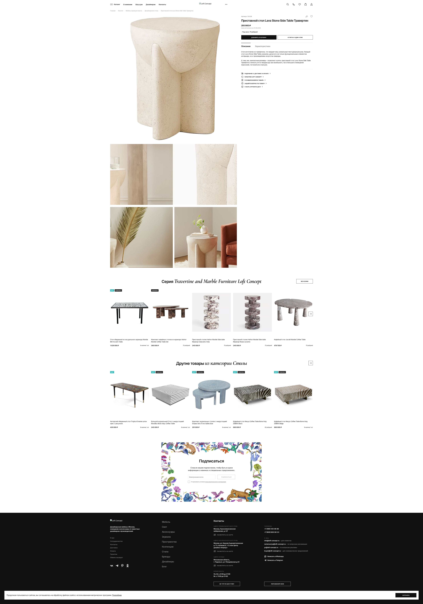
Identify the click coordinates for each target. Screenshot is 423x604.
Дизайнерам (150, 4)
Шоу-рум (139, 4)
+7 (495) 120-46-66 (271, 529)
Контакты (162, 4)
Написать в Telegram (275, 560)
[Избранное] (299, 4)
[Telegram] (117, 565)
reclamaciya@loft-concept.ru (275, 544)
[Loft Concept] (211, 4)
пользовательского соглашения (215, 482)
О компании (127, 4)
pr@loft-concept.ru (271, 547)
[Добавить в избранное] (311, 16)
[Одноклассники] (127, 565)
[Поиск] (287, 4)
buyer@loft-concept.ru (272, 551)
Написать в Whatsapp (275, 556)
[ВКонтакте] (111, 565)
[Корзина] (305, 4)
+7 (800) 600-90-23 (271, 532)
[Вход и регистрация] (311, 4)
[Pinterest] (122, 565)
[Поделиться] (306, 16)
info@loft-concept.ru (271, 541)
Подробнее (117, 595)
